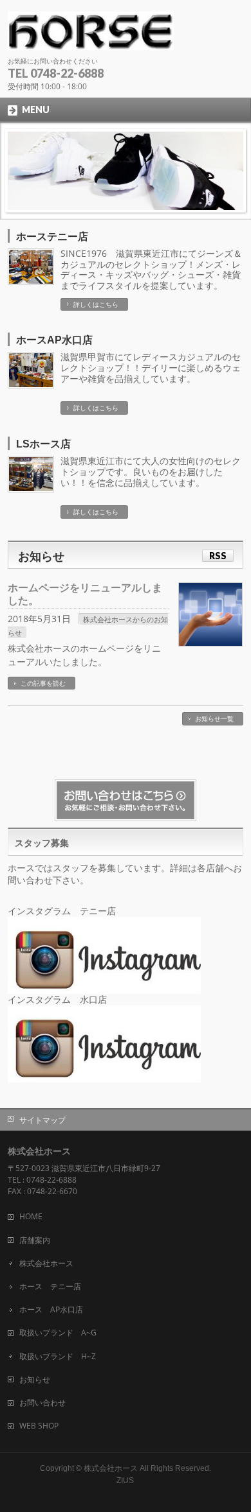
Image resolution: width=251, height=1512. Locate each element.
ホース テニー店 (50, 1286)
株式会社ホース (46, 1263)
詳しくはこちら (95, 304)
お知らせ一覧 (214, 718)
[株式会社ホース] (91, 35)
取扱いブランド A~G (58, 1332)
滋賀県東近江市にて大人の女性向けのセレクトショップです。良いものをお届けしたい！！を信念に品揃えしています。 (150, 472)
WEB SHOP (39, 1425)
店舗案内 (34, 1240)
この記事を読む (43, 683)
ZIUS (125, 1480)
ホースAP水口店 (54, 340)
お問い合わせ (42, 1402)
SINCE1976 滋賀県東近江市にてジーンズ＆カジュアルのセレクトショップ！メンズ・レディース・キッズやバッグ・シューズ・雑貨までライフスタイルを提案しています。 (151, 269)
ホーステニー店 (52, 236)
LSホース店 (43, 444)
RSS (218, 555)
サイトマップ (42, 1120)
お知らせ (34, 1379)
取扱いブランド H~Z (57, 1356)
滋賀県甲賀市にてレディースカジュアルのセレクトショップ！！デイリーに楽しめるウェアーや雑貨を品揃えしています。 (150, 368)
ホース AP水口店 (51, 1309)
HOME (30, 1216)
